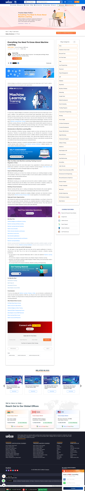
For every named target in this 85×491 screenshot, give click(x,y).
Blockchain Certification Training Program (12, 454)
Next (47, 348)
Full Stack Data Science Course (14, 303)
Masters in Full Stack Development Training (40, 454)
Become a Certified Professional (65, 32)
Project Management (63, 73)
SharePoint (61, 84)
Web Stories (59, 452)
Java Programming (63, 65)
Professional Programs (64, 139)
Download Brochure (73, 454)
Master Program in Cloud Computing (39, 445)
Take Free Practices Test (15, 156)
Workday (61, 115)
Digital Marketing (62, 135)
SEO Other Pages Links (11, 477)
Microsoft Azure (62, 154)
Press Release (59, 457)
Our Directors (59, 446)
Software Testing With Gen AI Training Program (13, 457)
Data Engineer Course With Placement (16, 312)
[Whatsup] (3, 480)
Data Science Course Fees (13, 233)
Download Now (15, 273)
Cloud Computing (62, 104)
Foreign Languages (63, 185)
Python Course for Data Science (14, 305)
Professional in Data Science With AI (39, 457)
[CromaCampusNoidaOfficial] (7, 470)
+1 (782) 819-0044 (36, 422)
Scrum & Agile (62, 119)
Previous (13, 348)
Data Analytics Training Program (11, 452)
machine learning (12, 355)
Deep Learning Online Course (14, 315)
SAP (60, 76)
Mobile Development (63, 100)
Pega (60, 61)
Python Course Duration (13, 228)
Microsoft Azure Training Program (11, 448)
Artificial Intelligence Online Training (15, 307)
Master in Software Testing (37, 448)
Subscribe (47, 339)
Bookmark (48, 63)
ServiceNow (61, 162)
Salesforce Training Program (10, 449)
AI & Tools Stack (62, 57)
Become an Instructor (73, 452)
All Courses (70, 1)
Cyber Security (62, 166)
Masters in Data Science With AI (38, 453)
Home (7, 31)
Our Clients (72, 449)
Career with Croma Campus (74, 448)
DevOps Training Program (10, 446)
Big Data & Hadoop (63, 88)
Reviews (58, 448)
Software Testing (62, 142)
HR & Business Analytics (64, 197)
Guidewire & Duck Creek (64, 49)
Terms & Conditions (60, 454)
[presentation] (4, 386)
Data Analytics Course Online (14, 287)
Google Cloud (62, 96)
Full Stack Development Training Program (12, 453)
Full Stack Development (64, 123)
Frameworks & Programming (65, 111)
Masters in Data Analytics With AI (38, 452)
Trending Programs (63, 107)
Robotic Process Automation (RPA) (66, 170)
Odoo (60, 45)
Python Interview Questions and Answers (16, 231)
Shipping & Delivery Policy (74, 457)
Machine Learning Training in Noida (27, 293)
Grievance (58, 458)
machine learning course (22, 355)
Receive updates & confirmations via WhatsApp (72, 485)
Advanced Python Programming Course (16, 310)
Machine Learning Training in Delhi (22, 194)
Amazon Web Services (64, 131)
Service (71, 445)
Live (29, 329)
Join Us (71, 453)
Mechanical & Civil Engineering (65, 173)
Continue (73, 488)
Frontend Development (64, 127)
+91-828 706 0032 (11, 422)
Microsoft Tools (62, 53)
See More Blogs (17, 58)
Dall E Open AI (11, 282)
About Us (58, 445)
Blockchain (61, 189)
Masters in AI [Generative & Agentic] (39, 449)
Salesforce (61, 146)
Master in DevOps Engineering (38, 446)
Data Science (16, 31)
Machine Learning (48, 254)
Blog (11, 31)
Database (61, 80)
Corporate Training (73, 450)
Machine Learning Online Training (18, 121)
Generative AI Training (12, 280)
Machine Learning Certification (25, 244)
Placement (61, 69)
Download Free (29, 213)
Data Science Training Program (11, 450)
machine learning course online (34, 355)
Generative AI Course (12, 285)
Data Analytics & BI (63, 150)
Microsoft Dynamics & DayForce (66, 177)
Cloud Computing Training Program (11, 445)
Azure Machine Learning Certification (33, 144)
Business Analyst (62, 181)
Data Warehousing (63, 158)
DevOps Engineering (63, 193)
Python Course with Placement (14, 317)
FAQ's (58, 453)
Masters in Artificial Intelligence (38, 450)
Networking (61, 92)
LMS (77, 1)
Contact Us (58, 449)
